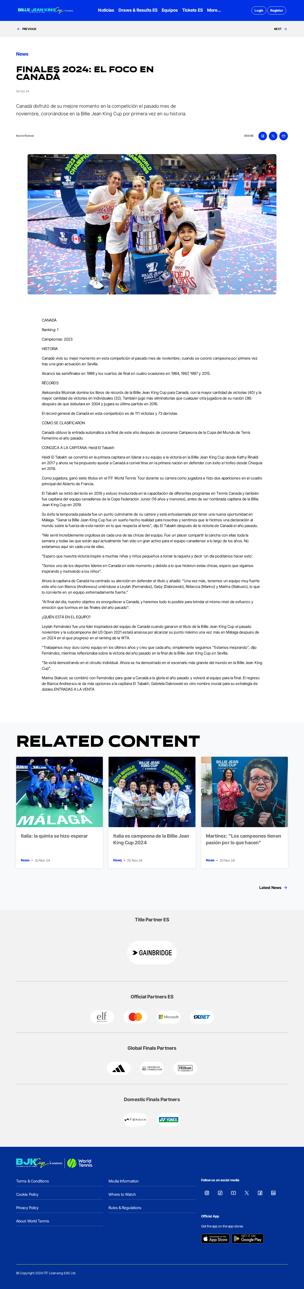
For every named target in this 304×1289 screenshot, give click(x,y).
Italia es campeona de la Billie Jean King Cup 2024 (151, 839)
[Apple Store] (215, 1239)
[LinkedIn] (273, 1193)
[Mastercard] (135, 1017)
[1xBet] (202, 1017)
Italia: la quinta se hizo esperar (54, 836)
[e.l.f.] (102, 1017)
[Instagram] (207, 1193)
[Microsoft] (168, 1017)
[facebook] (262, 136)
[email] (283, 136)
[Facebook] (260, 1193)
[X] (246, 1193)
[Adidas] (119, 1068)
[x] (273, 136)
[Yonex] (168, 1120)
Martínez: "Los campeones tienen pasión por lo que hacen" (243, 839)
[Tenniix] (135, 1120)
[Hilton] (185, 1068)
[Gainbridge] (152, 952)
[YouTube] (233, 1193)
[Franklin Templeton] (152, 1068)
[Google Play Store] (248, 1239)
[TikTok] (220, 1193)
